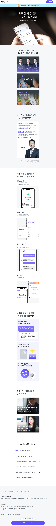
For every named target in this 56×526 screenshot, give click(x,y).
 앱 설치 (49, 2)
